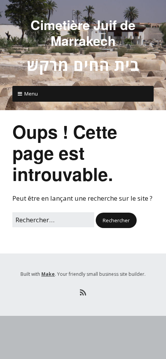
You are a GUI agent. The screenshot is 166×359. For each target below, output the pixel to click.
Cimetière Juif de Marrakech (83, 32)
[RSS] (83, 293)
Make (48, 274)
